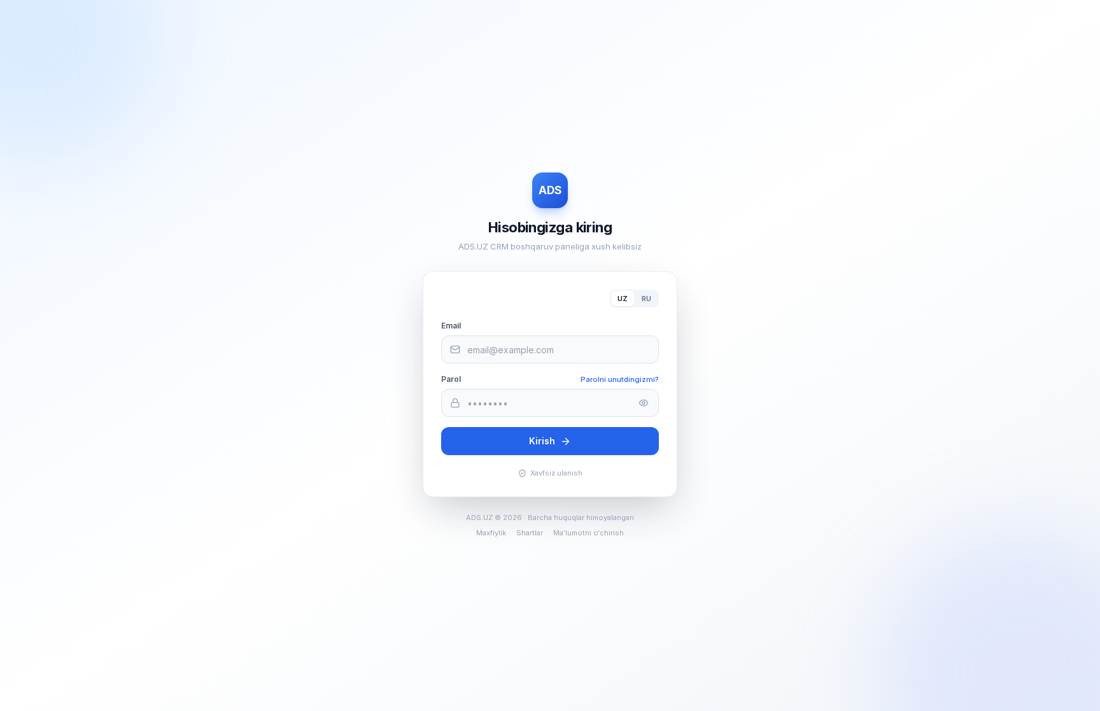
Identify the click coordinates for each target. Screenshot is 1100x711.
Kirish (542, 440)
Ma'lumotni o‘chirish (588, 532)
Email (451, 325)
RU (646, 298)
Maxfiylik (491, 532)
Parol (451, 379)
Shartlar (529, 532)
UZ (622, 298)
